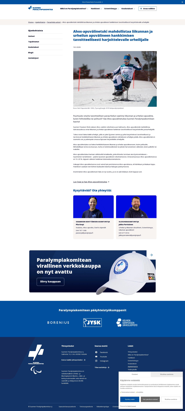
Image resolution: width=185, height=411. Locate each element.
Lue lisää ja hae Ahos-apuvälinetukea (90, 182)
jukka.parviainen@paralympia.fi (130, 235)
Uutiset (31, 36)
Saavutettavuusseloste (67, 406)
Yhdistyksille (132, 369)
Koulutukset (33, 47)
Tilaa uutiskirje (101, 367)
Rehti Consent (132, 406)
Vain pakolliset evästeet (150, 399)
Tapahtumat (33, 42)
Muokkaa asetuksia (171, 399)
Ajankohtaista (40, 22)
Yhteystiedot (132, 352)
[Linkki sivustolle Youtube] (109, 356)
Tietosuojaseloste (86, 406)
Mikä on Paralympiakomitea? (138, 355)
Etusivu (31, 22)
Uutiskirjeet (33, 58)
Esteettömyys (133, 361)
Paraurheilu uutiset (54, 22)
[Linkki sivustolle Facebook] (109, 352)
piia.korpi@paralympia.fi (84, 233)
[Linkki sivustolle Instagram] (109, 360)
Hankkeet (131, 358)
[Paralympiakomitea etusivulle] (40, 8)
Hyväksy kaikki (130, 399)
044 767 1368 (81, 230)
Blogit (30, 52)
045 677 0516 (124, 233)
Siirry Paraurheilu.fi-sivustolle (91, 2)
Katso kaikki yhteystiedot (72, 360)
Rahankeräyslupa (103, 406)
